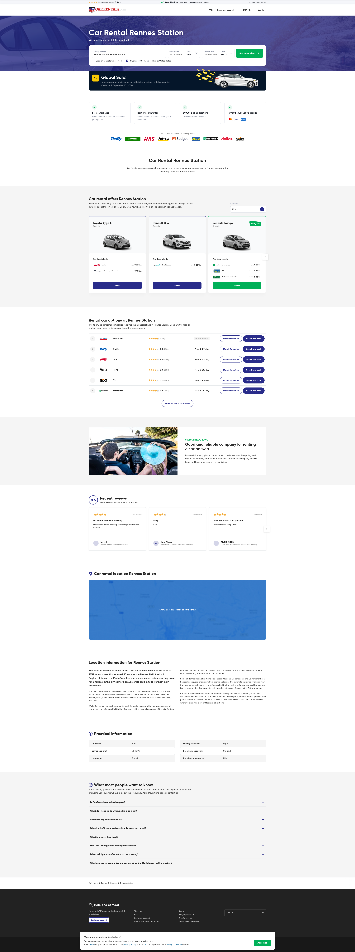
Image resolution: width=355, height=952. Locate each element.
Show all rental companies (177, 403)
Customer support (225, 10)
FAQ (211, 10)
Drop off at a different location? (109, 61)
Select (117, 285)
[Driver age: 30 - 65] (127, 61)
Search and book (253, 338)
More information (231, 338)
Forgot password (186, 914)
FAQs (136, 914)
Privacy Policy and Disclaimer (146, 921)
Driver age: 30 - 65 (138, 61)
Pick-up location (100, 51)
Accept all (262, 942)
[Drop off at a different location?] (93, 61)
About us (138, 911)
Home (95, 883)
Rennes (113, 883)
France (104, 883)
